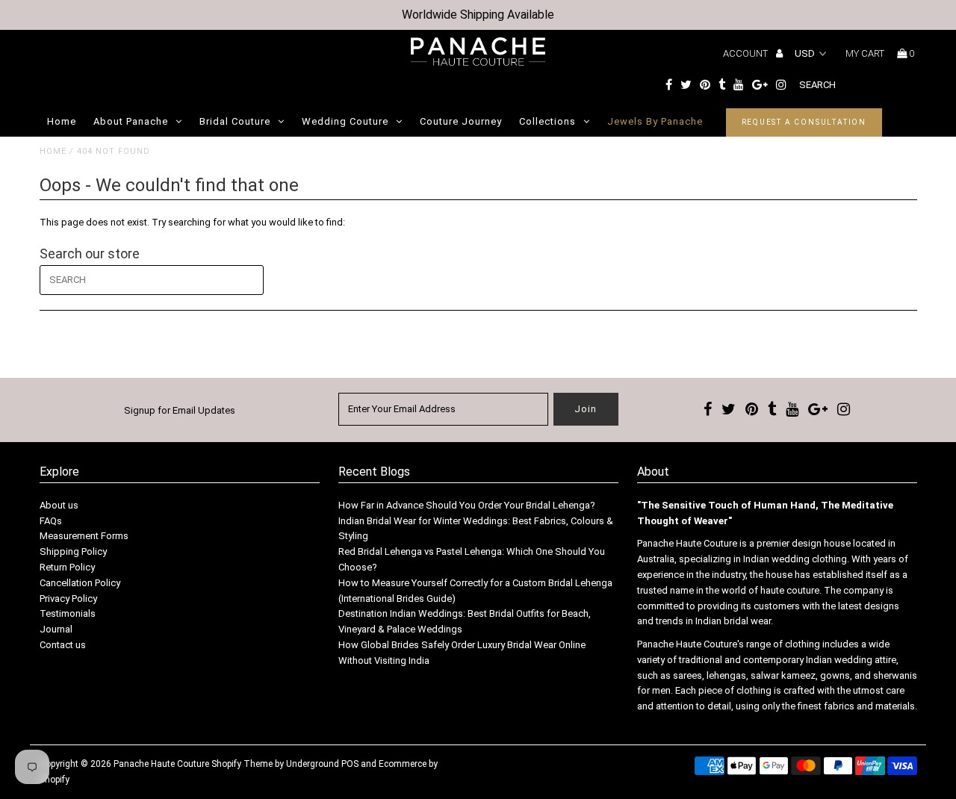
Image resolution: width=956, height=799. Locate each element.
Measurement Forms (84, 535)
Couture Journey (461, 121)
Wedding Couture (345, 121)
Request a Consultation (804, 122)
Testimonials (68, 613)
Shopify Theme (242, 764)
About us (59, 505)
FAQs (51, 520)
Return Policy (67, 567)
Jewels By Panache (655, 121)
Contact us (63, 644)
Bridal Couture (234, 121)
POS (349, 764)
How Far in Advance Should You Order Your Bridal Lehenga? (466, 505)
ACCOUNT (746, 53)
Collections (547, 121)
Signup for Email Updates (179, 410)
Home (61, 121)
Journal (56, 629)
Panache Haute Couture (161, 764)
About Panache (130, 121)
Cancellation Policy (80, 582)
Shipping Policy (73, 551)
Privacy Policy (68, 598)
